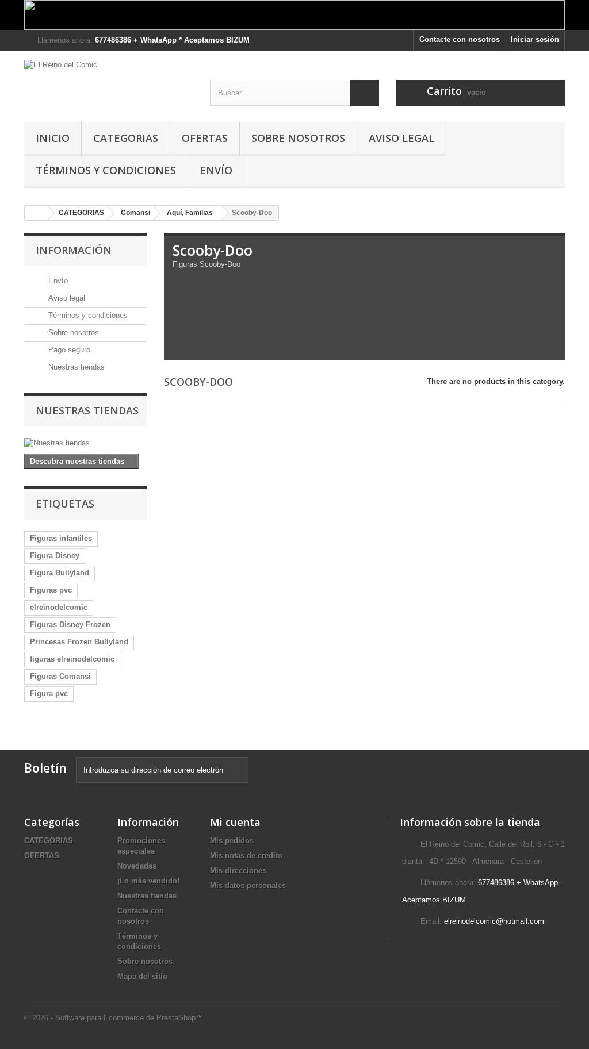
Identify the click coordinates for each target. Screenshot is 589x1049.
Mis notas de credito (246, 855)
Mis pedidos (232, 840)
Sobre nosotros (298, 138)
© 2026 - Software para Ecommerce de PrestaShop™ (113, 1017)
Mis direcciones (238, 870)
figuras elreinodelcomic (72, 659)
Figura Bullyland (59, 572)
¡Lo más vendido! (148, 881)
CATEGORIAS (125, 138)
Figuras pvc (51, 590)
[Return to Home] (36, 213)
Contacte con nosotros (459, 39)
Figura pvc (49, 693)
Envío (216, 170)
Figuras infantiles (61, 538)
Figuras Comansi (60, 676)
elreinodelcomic (58, 607)
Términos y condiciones (106, 170)
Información (74, 250)
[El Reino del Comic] (108, 83)
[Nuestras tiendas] (85, 443)
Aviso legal (401, 138)
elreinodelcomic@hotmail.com (494, 921)
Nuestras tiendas (75, 367)
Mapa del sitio (142, 976)
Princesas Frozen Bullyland (79, 641)
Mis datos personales (248, 885)
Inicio (53, 138)
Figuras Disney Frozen (70, 624)
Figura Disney (54, 555)
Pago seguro (68, 349)
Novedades (136, 866)
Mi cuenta (235, 822)
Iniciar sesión (535, 39)
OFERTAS (205, 138)
